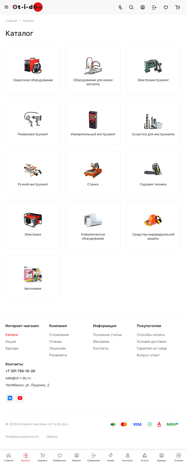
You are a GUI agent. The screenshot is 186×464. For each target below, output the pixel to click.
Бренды (11, 348)
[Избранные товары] (166, 7)
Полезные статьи (107, 335)
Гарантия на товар (152, 348)
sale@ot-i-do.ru (18, 378)
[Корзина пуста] (177, 7)
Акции (10, 341)
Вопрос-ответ (148, 355)
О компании (59, 335)
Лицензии (57, 348)
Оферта (52, 436)
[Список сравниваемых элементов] (154, 7)
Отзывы (55, 341)
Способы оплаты (151, 335)
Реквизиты (58, 355)
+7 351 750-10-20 (20, 371)
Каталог (12, 335)
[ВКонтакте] (10, 398)
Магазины (101, 341)
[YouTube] (19, 398)
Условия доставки (151, 341)
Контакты (101, 348)
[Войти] (143, 7)
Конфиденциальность (22, 436)
